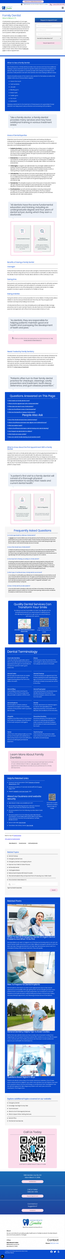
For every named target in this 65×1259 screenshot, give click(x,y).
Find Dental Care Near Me (16, 1121)
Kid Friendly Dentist (14, 867)
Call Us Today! (32, 1190)
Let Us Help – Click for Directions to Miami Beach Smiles (24, 630)
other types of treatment (21, 367)
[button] (62, 8)
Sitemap (12, 1252)
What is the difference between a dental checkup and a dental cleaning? (29, 428)
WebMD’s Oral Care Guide (20, 791)
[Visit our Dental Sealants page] (46, 642)
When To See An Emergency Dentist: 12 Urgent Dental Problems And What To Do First (31, 938)
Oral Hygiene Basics (14, 870)
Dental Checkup (13, 856)
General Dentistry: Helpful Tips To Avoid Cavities (28, 1031)
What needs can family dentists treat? (19, 400)
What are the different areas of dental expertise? (22, 409)
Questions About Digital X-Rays (21, 1077)
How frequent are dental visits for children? (20, 431)
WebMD (11, 538)
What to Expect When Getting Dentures (20, 1114)
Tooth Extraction (13, 1108)
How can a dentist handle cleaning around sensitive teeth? (24, 437)
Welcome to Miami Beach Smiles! (33, 1)
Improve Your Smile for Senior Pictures (19, 864)
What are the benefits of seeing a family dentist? (22, 412)
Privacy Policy (7, 1252)
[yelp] (58, 1252)
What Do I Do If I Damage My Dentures (19, 1111)
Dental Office (12, 1118)
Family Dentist (17, 835)
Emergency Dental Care (15, 859)
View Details (22, 823)
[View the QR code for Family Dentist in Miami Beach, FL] (44, 626)
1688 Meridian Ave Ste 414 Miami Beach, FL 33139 (35, 4)
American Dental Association (24, 143)
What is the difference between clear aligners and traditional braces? (28, 422)
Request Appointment (32, 1196)
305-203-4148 (35, 764)
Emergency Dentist (14, 1103)
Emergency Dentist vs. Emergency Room (20, 862)
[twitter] (55, 1252)
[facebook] (51, 1252)
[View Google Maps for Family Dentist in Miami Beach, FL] (24, 628)
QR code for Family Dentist (12, 839)
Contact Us (32, 1210)
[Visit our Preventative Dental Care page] (19, 642)
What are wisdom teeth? (15, 425)
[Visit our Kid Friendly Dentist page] (33, 642)
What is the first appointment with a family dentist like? (23, 403)
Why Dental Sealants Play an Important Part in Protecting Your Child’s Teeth (30, 876)
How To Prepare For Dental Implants (23, 984)
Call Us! (58, 4)
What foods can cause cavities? (17, 434)
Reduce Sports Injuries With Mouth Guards (20, 873)
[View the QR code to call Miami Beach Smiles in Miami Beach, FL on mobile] (32, 1162)
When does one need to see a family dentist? (21, 406)
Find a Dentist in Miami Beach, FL (17, 880)
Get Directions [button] (32, 1181)
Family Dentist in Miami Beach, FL (33, 340)
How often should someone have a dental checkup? (23, 419)
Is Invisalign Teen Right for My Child (18, 1106)
